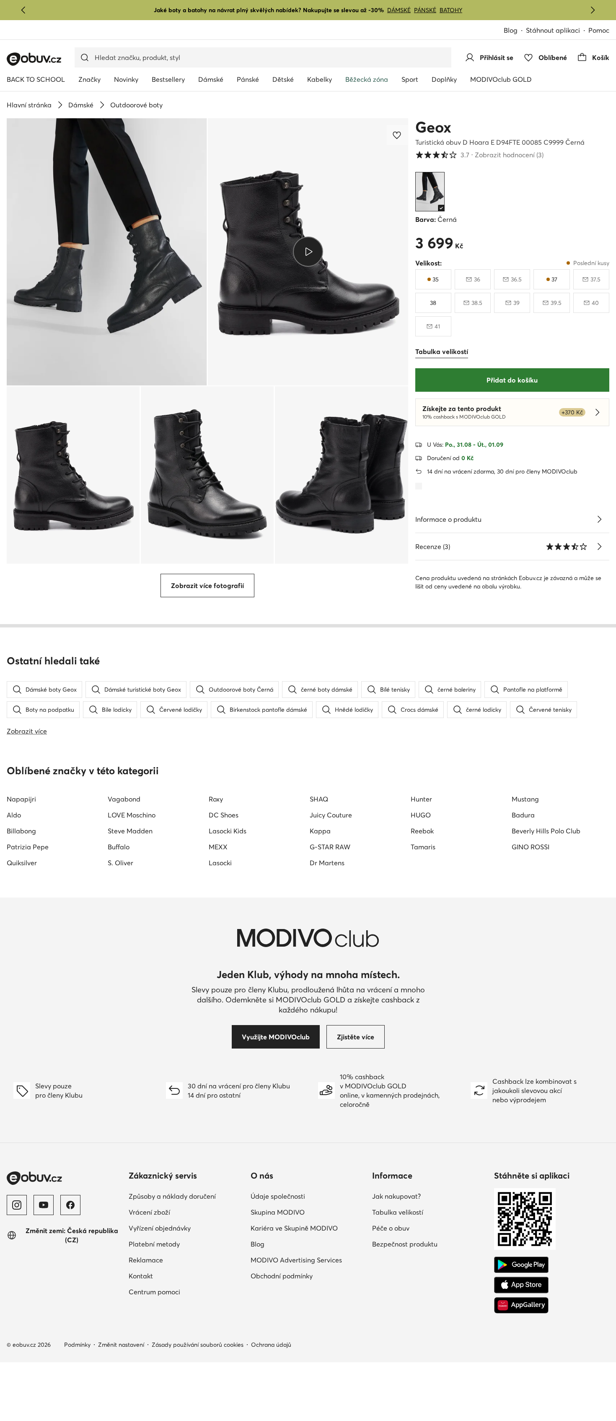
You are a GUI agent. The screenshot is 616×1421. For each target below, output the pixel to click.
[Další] (592, 10)
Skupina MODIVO (278, 1212)
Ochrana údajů (271, 1344)
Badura (523, 815)
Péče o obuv (390, 1228)
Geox (433, 127)
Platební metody (154, 1244)
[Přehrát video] (308, 251)
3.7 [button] (479, 155)
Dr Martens (327, 863)
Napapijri (21, 799)
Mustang (525, 799)
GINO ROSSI (530, 847)
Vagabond (124, 799)
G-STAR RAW (330, 847)
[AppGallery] (521, 1305)
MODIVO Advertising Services (296, 1260)
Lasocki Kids (227, 831)
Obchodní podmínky (282, 1276)
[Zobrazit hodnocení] (599, 546)
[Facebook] (70, 1205)
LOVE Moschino (131, 815)
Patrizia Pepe (28, 847)
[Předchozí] (23, 10)
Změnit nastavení (121, 1344)
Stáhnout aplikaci (553, 30)
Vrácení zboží (149, 1212)
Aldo (14, 815)
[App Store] (521, 1285)
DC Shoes (223, 815)
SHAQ (319, 799)
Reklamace (146, 1260)
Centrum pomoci (154, 1292)
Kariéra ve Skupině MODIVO (294, 1228)
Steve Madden (130, 831)
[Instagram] (17, 1205)
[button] (107, 251)
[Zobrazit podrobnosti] (599, 519)
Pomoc (598, 30)
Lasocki (220, 863)
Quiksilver (22, 863)
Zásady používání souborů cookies (197, 1344)
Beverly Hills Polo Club (546, 831)
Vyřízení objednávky (160, 1228)
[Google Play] (521, 1265)
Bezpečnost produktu (404, 1244)
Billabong (21, 831)
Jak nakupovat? (396, 1196)
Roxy (216, 799)
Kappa (320, 831)
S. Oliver (120, 863)
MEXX (218, 847)
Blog (511, 30)
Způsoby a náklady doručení (172, 1196)
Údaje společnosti (278, 1196)
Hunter (421, 799)
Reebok (422, 831)
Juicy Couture (331, 815)
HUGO (421, 815)
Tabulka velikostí (397, 1212)
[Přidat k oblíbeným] (398, 135)
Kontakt (141, 1276)
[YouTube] (44, 1205)
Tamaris (423, 847)
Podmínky (77, 1344)
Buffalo (118, 847)
